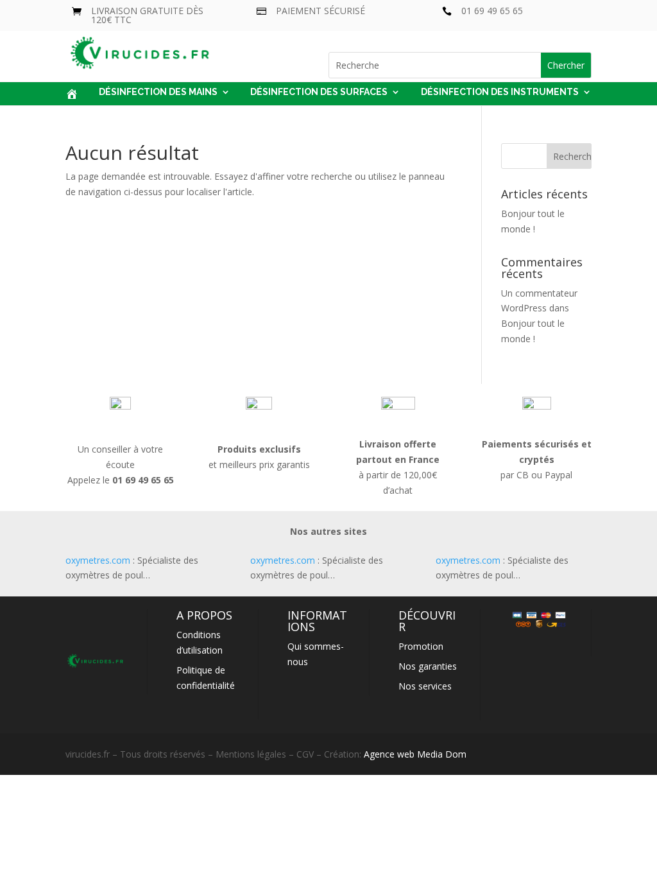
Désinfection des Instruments (500, 92)
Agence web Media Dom (415, 754)
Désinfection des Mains (158, 92)
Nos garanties (427, 666)
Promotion (420, 646)
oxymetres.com (97, 560)
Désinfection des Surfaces (319, 92)
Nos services (425, 686)
